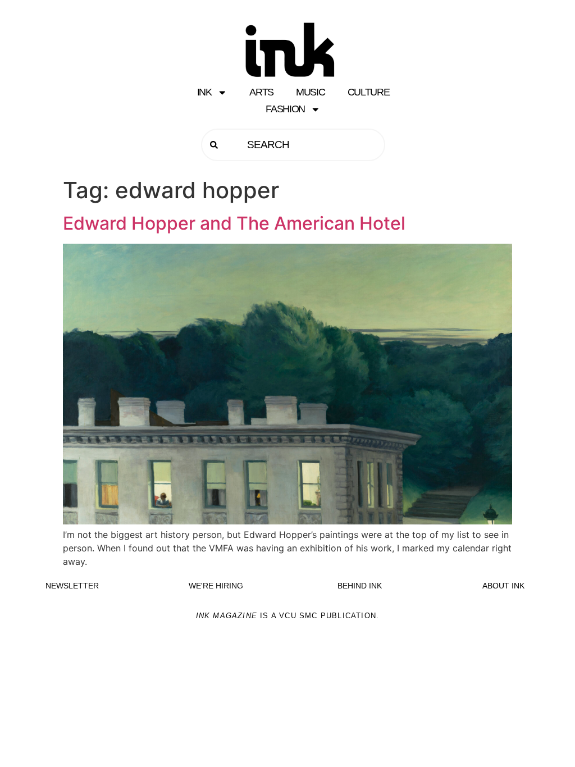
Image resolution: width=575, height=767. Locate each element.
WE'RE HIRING (216, 585)
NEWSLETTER (72, 585)
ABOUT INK (503, 585)
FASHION (285, 109)
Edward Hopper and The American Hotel (234, 223)
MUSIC (310, 92)
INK (204, 92)
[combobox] (293, 145)
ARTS (261, 92)
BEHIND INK (359, 585)
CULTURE (369, 92)
